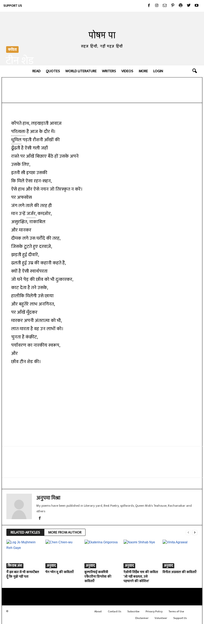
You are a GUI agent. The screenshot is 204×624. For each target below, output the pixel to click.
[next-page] (194, 532)
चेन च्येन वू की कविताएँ (59, 572)
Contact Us (114, 611)
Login (158, 71)
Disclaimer (141, 618)
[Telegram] (81, 94)
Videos (127, 71)
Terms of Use (176, 611)
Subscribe (133, 611)
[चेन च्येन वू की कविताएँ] (62, 554)
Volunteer (161, 618)
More (143, 71)
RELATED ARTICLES (25, 532)
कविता (12, 49)
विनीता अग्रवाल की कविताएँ (180, 572)
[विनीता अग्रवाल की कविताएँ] (180, 554)
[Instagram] (157, 6)
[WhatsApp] (69, 94)
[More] (130, 94)
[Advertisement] (102, 405)
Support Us (12, 5)
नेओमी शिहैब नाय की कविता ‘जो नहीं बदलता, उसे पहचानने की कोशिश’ (141, 576)
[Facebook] (149, 6)
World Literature (81, 71)
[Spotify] (180, 6)
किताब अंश (15, 565)
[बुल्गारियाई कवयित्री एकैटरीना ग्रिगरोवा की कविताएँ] (101, 554)
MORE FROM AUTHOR (65, 532)
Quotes (53, 71)
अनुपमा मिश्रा (48, 497)
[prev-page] (188, 532)
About (98, 611)
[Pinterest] (172, 6)
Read (36, 71)
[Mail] (165, 6)
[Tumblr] (118, 94)
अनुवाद (51, 565)
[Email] (93, 94)
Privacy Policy (154, 611)
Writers (109, 71)
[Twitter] (188, 6)
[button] (194, 71)
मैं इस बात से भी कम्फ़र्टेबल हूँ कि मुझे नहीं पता (22, 574)
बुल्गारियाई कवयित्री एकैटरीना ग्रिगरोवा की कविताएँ (97, 576)
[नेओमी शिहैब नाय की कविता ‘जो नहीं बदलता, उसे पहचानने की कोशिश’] (141, 554)
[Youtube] (196, 6)
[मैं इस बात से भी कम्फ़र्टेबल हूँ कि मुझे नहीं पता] (23, 554)
